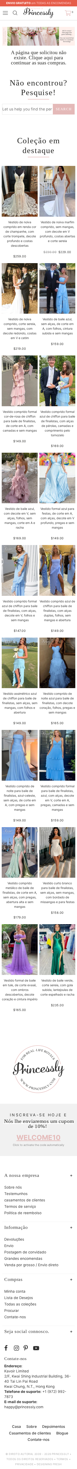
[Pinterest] (27, 1348)
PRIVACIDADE (24, 1464)
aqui (48, 57)
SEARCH (64, 109)
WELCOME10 (38, 1137)
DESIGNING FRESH (49, 1464)
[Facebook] (8, 1348)
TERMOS (62, 1459)
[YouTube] (37, 1348)
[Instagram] (17, 1348)
